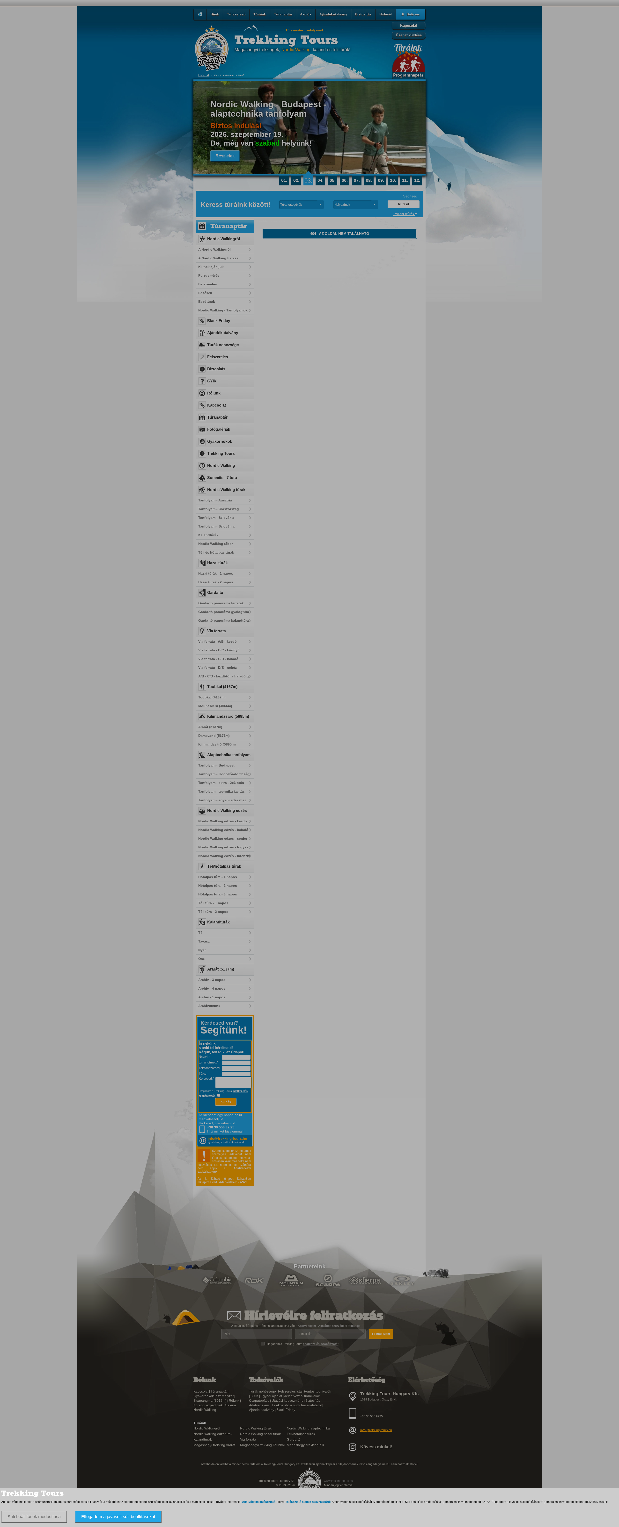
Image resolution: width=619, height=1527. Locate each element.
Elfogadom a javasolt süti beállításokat (118, 1516)
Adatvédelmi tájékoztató (258, 1502)
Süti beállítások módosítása (34, 1516)
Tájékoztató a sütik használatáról (308, 1502)
